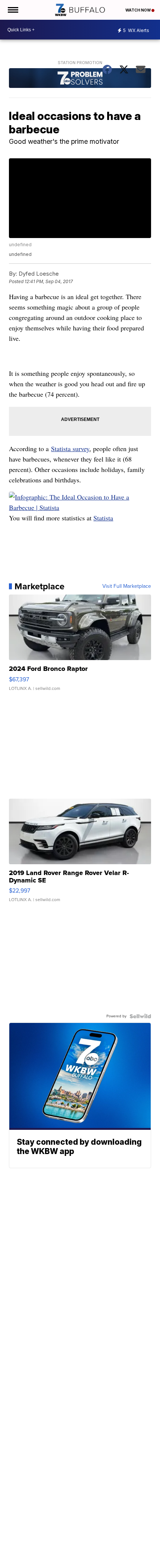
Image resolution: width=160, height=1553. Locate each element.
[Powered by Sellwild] (140, 1016)
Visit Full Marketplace (126, 586)
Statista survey (70, 448)
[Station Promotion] (80, 79)
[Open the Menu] (12, 10)
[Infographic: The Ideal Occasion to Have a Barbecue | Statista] (80, 507)
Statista (103, 517)
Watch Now (138, 10)
